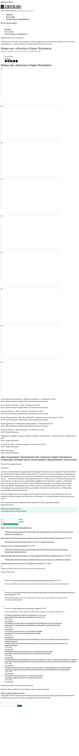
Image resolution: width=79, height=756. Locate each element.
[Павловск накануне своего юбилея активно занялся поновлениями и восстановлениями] (38, 667)
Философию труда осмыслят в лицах (26, 608)
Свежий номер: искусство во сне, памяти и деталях (22, 563)
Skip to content (7, 2)
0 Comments (9, 621)
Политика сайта (18, 693)
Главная (8, 29)
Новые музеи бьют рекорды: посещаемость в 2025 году (25, 617)
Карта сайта (6, 693)
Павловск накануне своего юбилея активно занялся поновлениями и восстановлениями (37, 669)
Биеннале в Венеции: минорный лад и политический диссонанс (28, 653)
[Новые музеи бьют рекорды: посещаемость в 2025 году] (25, 615)
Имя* (21, 519)
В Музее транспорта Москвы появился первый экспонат (33, 580)
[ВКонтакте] (6, 61)
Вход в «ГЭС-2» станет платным (14, 546)
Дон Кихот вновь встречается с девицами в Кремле (23, 678)
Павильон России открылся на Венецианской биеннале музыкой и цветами (32, 625)
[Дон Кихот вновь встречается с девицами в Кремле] (24, 676)
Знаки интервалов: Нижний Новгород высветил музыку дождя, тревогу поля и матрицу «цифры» (40, 661)
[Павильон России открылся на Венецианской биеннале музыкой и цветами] (33, 623)
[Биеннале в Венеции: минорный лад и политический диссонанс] (29, 651)
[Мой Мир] (14, 61)
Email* (21, 522)
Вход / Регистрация (9, 23)
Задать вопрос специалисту (16, 34)
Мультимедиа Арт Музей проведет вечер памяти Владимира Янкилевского (32, 556)
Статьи (10, 51)
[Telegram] (11, 61)
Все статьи (9, 32)
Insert (19, 706)
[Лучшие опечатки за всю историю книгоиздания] (23, 631)
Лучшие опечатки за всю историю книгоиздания (23, 633)
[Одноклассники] (8, 61)
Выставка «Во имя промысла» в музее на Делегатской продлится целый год (32, 538)
